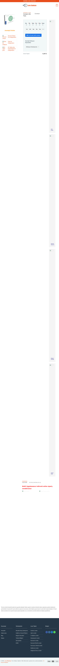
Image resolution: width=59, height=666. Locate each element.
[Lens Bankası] (29, 5)
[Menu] (2, 5)
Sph (33, 23)
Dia (26, 23)
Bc (29, 23)
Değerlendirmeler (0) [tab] (35, 482)
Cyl (36, 23)
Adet (43, 23)
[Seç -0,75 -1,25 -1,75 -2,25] (36, 29)
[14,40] (26, 29)
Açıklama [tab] (24, 482)
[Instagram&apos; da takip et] (49, 632)
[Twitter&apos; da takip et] (52, 632)
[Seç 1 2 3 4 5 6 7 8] (43, 29)
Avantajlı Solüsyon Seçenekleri (29, 41)
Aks (39, 23)
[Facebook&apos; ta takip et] (46, 632)
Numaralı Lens (27, 12)
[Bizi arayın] (54, 632)
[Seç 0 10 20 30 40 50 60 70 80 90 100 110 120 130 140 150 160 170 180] (40, 29)
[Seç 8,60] (30, 29)
